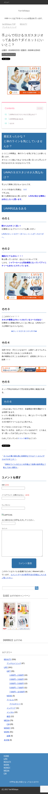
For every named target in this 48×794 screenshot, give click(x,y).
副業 (8, 736)
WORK (6, 732)
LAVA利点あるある (16, 119)
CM (8, 724)
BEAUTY (7, 659)
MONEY (7, 728)
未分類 (6, 740)
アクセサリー (14, 704)
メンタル (10, 712)
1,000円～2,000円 (16, 675)
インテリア (11, 708)
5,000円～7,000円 (16, 688)
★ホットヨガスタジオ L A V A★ (24, 331)
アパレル (10, 700)
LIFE (6, 667)
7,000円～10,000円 (17, 692)
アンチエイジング (8, 54)
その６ (11, 123)
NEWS (9, 696)
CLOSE (40, 108)
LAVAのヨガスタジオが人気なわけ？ (23, 114)
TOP (9, 24)
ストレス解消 (23, 438)
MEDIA (6, 720)
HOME (6, 756)
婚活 (8, 716)
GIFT (9, 671)
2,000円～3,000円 (16, 679)
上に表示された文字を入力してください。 (19, 520)
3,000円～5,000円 (16, 683)
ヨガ (25, 189)
